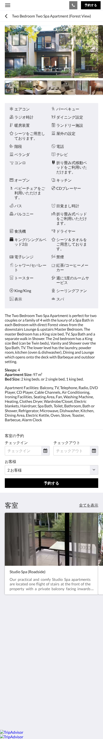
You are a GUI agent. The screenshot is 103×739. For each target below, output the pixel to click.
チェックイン (16, 442)
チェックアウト (66, 442)
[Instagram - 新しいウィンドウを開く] (36, 666)
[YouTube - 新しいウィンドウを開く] (75, 666)
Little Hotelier (36, 700)
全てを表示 (88, 505)
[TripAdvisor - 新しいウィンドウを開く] (62, 666)
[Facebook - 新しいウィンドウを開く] (9, 666)
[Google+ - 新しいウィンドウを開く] (23, 666)
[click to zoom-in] (51, 51)
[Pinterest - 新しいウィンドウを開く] (49, 666)
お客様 (10, 461)
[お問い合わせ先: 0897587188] (73, 5)
